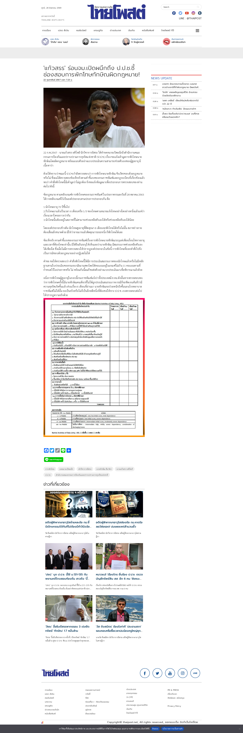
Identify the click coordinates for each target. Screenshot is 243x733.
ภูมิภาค (88, 709)
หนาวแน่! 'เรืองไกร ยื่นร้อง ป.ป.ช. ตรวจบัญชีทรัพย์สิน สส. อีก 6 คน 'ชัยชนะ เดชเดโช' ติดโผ (119, 578)
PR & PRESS (173, 690)
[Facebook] (174, 13)
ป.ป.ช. (48, 475)
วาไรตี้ (87, 694)
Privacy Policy (174, 706)
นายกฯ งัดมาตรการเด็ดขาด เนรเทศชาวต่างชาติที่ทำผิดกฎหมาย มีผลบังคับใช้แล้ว (181, 85)
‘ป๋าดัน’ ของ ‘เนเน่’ (59, 42)
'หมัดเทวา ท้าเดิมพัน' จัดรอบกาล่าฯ (179, 109)
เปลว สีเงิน (63, 30)
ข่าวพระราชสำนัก (52, 709)
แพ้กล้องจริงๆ (178, 42)
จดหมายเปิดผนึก (66, 469)
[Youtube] (187, 13)
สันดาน (94, 42)
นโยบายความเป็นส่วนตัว (173, 729)
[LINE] (195, 673)
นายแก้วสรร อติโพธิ (125, 469)
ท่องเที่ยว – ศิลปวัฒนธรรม (97, 701)
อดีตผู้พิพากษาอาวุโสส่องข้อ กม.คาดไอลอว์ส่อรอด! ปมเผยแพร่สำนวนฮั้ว (119, 524)
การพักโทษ (49, 469)
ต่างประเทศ (115, 30)
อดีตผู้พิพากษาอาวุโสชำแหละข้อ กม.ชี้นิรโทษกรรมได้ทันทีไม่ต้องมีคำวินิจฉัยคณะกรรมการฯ (67, 526)
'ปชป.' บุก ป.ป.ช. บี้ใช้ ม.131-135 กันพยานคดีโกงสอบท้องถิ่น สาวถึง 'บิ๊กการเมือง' (66, 578)
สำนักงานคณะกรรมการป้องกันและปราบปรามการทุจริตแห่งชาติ (82, 475)
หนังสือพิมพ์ (148, 30)
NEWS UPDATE (161, 78)
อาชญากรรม (131, 693)
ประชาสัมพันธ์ (91, 705)
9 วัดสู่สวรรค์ (137, 42)
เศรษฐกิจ (98, 30)
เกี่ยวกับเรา (172, 694)
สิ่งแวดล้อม (90, 713)
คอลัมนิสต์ (81, 30)
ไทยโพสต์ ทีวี (167, 30)
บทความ (48, 701)
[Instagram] (193, 13)
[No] (239, 728)
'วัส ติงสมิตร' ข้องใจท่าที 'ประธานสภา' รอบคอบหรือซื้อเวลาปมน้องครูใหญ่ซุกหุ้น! (118, 630)
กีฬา (87, 697)
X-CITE (129, 697)
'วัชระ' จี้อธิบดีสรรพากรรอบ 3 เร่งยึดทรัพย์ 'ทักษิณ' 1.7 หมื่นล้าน (67, 628)
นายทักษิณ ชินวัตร (104, 469)
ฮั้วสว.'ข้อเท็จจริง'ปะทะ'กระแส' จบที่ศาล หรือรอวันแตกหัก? (180, 115)
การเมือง (46, 30)
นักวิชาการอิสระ (84, 469)
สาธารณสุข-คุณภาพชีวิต (137, 705)
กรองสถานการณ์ (92, 690)
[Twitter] (180, 13)
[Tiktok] (200, 13)
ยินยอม (155, 729)
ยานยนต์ (130, 701)
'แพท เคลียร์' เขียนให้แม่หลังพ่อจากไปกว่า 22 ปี (180, 102)
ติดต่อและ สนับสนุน (176, 697)
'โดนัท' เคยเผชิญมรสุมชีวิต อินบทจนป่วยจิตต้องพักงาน (179, 94)
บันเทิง (131, 30)
